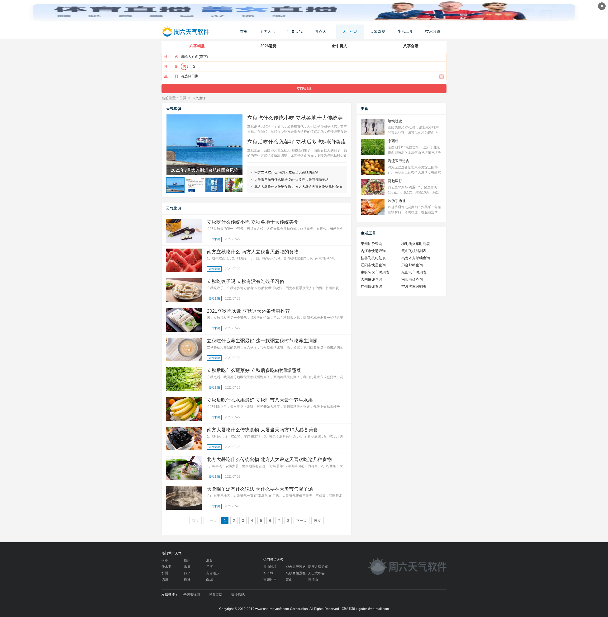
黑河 (209, 567)
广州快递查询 (371, 286)
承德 (187, 567)
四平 (187, 573)
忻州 (165, 573)
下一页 (301, 520)
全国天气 (267, 31)
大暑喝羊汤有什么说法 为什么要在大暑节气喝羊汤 (291, 179)
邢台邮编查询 (412, 265)
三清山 (313, 579)
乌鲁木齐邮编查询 (415, 258)
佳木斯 (166, 567)
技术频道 (432, 31)
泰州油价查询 (371, 244)
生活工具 (405, 31)
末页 (317, 520)
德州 (165, 579)
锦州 (187, 560)
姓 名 (171, 57)
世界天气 (295, 31)
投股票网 (215, 595)
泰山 (289, 579)
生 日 (171, 76)
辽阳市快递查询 (373, 265)
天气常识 (214, 239)
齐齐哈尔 (212, 573)
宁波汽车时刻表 (413, 286)
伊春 (165, 560)
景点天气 (322, 31)
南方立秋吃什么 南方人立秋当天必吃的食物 (286, 172)
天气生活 (350, 31)
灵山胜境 (270, 567)
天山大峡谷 (316, 573)
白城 (209, 579)
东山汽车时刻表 (413, 272)
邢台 (209, 560)
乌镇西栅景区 (296, 573)
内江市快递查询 (373, 251)
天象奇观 (377, 31)
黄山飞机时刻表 (413, 251)
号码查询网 (191, 595)
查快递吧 (238, 595)
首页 (243, 31)
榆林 (187, 579)
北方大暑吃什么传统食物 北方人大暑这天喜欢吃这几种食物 (298, 186)
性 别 (171, 66)
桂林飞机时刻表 (373, 258)
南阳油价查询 (412, 279)
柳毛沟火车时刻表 (415, 244)
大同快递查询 (371, 279)
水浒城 (268, 573)
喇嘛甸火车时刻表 (375, 272)
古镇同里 (270, 579)
